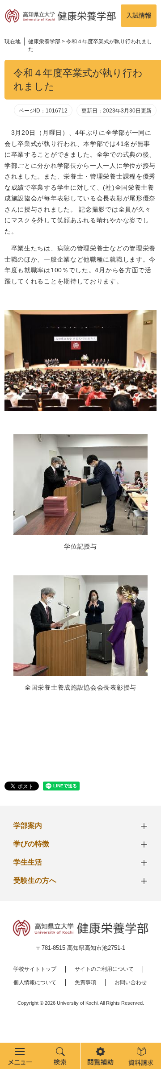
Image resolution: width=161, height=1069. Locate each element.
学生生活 (27, 862)
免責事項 (85, 982)
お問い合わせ (130, 982)
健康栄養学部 (44, 41)
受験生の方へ (34, 880)
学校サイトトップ (34, 969)
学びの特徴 (31, 844)
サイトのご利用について (104, 969)
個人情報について (34, 982)
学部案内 (27, 825)
